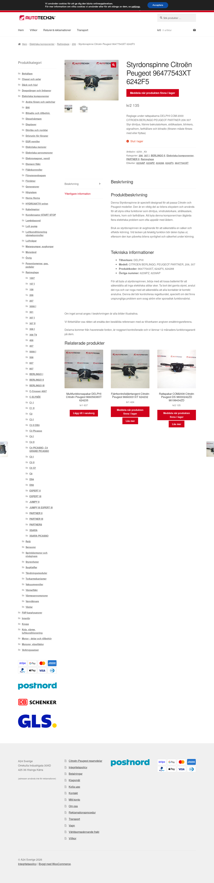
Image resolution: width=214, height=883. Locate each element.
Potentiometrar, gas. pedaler (37, 265)
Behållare (27, 73)
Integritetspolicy (78, 767)
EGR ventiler (33, 141)
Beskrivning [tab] (72, 184)
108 (31, 289)
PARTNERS (35, 524)
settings (135, 6)
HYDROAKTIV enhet (37, 203)
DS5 (31, 485)
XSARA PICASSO (38, 535)
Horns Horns (33, 198)
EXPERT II (35, 490)
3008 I (32, 306)
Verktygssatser (30, 650)
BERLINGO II (158, 155)
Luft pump (31, 226)
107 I (32, 283)
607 (31, 363)
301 (31, 312)
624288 (160, 163)
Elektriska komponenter (42, 44)
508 (31, 357)
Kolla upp (74, 787)
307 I (146, 155)
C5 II (31, 462)
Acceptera (157, 5)
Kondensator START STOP (41, 214)
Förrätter (30, 181)
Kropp (25, 624)
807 (31, 368)
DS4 (31, 479)
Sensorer (31, 547)
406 (31, 340)
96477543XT (182, 163)
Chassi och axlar (31, 79)
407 (31, 345)
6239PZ (150, 163)
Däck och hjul (30, 84)
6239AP (140, 163)
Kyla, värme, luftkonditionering (32, 631)
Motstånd (31, 252)
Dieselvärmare (34, 118)
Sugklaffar (31, 567)
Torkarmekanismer (36, 578)
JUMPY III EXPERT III (41, 507)
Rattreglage (63, 44)
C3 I (31, 419)
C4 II (31, 442)
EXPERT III (35, 496)
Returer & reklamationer (57, 30)
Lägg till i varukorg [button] (84, 413)
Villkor (33, 30)
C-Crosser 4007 (38, 391)
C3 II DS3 (34, 425)
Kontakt (73, 793)
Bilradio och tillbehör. (38, 113)
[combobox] (176, 18)
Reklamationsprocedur (82, 812)
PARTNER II (132, 159)
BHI (28, 107)
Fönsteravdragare (36, 175)
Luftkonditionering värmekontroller (36, 233)
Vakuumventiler (34, 584)
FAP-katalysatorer (32, 612)
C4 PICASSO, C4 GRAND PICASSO (39, 449)
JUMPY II (34, 501)
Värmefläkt (32, 590)
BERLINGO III (36, 385)
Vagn (72, 825)
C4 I (31, 436)
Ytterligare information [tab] (78, 194)
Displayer (31, 124)
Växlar (29, 607)
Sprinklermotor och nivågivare (36, 554)
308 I (32, 329)
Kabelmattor (32, 209)
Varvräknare (32, 601)
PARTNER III (36, 518)
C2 (30, 413)
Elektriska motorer (36, 147)
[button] (113, 65)
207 (31, 300)
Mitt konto (74, 799)
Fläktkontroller (34, 169)
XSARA (33, 530)
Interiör (26, 618)
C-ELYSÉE (35, 396)
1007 (32, 278)
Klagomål (74, 780)
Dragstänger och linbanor (36, 90)
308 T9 (33, 334)
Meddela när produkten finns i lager (152, 93)
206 (74, 44)
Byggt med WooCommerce (55, 864)
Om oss (73, 806)
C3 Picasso (35, 430)
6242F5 (169, 163)
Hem (21, 30)
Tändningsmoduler (36, 573)
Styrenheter (32, 561)
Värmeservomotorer (37, 595)
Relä (28, 541)
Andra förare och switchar (40, 101)
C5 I (31, 456)
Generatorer (32, 186)
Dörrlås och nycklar (37, 130)
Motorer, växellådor (33, 644)
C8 (30, 473)
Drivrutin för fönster (37, 135)
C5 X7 (32, 467)
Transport (82, 30)
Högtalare (31, 192)
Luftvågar (31, 240)
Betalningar (75, 774)
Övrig (29, 257)
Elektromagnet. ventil (38, 158)
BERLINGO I (36, 374)
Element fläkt (33, 164)
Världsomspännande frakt (84, 832)
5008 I (32, 351)
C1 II (31, 408)
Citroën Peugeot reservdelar (85, 761)
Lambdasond (33, 220)
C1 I (31, 402)
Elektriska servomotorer (39, 152)
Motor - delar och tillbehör (37, 638)
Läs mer (130, 421)
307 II (32, 323)
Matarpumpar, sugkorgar (40, 246)
